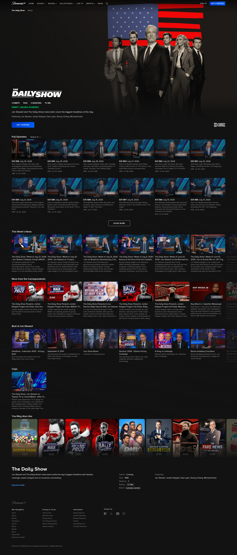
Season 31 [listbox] (34, 137)
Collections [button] (66, 3)
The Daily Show (18, 10)
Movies (14, 518)
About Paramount (79, 524)
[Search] (107, 3)
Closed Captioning (79, 515)
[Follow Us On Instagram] (124, 513)
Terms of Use (46, 513)
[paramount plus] (19, 3)
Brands (14, 529)
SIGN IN (203, 3)
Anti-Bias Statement (80, 526)
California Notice (48, 526)
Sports (14, 526)
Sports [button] (90, 3)
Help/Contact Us (78, 513)
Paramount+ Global (18, 537)
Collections (15, 521)
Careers (76, 521)
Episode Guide (18, 485)
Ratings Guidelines (79, 518)
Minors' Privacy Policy (49, 524)
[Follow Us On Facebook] (105, 513)
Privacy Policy (47, 518)
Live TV (80, 3)
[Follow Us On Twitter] (111, 513)
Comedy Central (133, 488)
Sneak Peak (16, 534)
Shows (14, 515)
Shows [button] (40, 3)
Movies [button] (52, 3)
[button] (29, 253)
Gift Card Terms (47, 515)
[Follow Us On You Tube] (117, 513)
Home (31, 3)
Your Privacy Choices (49, 521)
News (100, 3)
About (30, 10)
